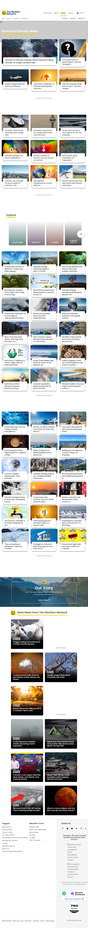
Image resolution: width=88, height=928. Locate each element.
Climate (16, 18)
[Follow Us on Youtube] (72, 828)
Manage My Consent (10, 840)
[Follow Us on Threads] (81, 828)
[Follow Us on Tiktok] (76, 828)
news (8, 18)
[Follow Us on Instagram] (67, 828)
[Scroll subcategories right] (81, 234)
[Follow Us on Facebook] (63, 828)
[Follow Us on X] (85, 828)
